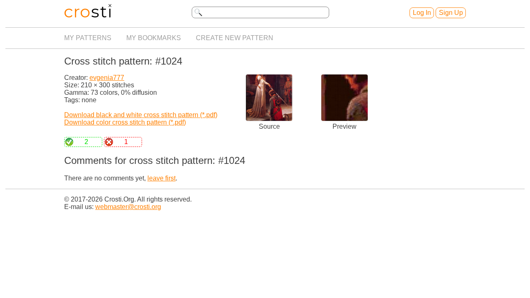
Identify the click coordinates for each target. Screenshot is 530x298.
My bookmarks (153, 37)
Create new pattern (234, 37)
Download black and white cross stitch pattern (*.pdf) (140, 114)
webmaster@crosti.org (128, 206)
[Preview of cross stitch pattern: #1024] (344, 119)
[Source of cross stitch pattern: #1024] (269, 119)
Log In (422, 12)
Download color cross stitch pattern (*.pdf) (125, 122)
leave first (161, 178)
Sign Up (451, 12)
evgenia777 (106, 77)
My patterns (87, 37)
